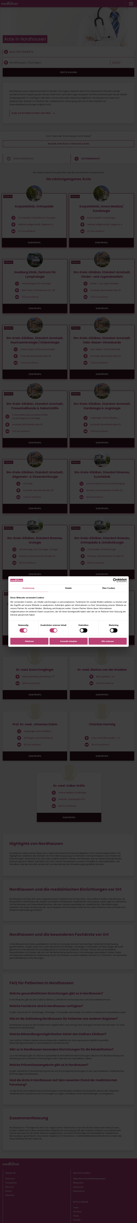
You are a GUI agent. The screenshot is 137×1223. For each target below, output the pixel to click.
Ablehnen (29, 641)
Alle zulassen (107, 641)
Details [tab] (68, 588)
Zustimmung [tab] (28, 588)
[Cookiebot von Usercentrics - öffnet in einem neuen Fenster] (115, 580)
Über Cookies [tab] (108, 588)
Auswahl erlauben (68, 641)
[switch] (53, 630)
